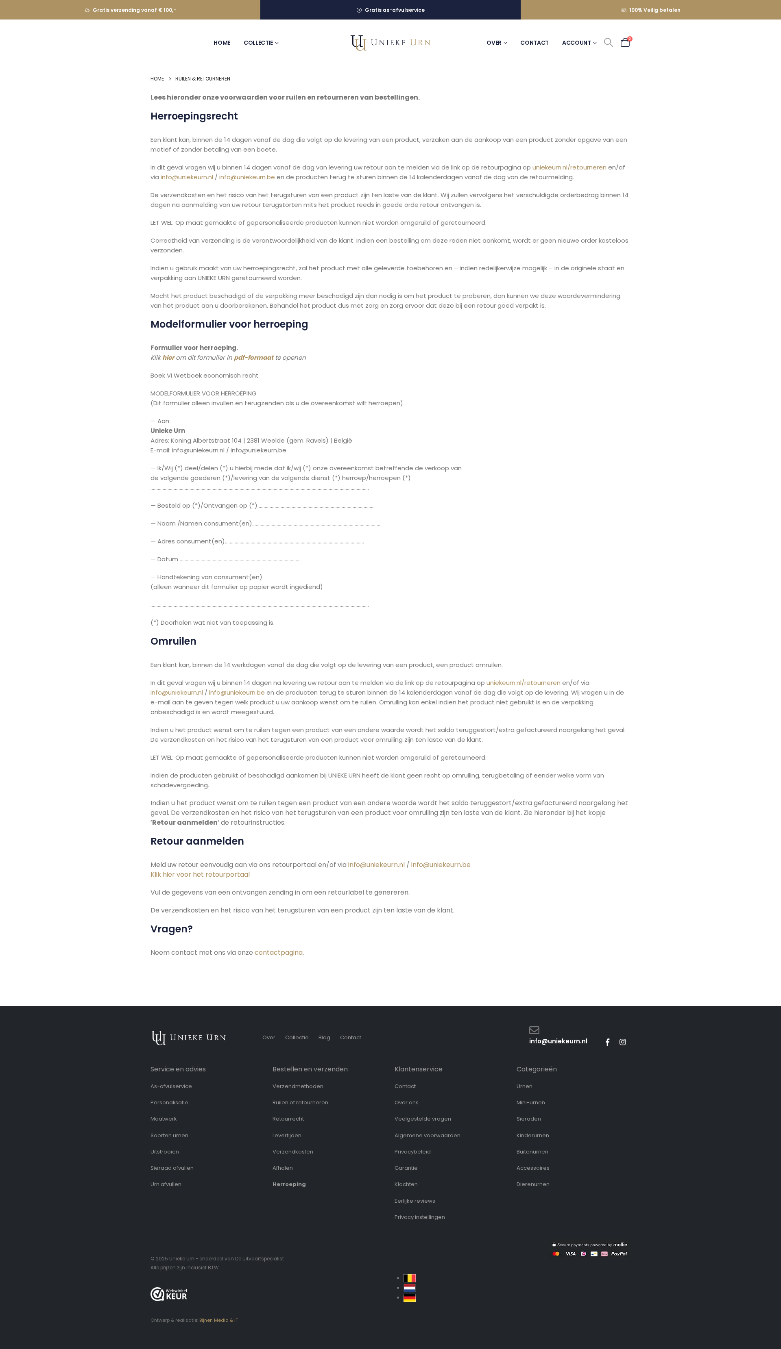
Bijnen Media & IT (218, 1320)
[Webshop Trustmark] (169, 1294)
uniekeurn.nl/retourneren (569, 167)
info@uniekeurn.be (247, 177)
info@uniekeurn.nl (187, 177)
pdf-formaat (253, 357)
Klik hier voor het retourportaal (200, 874)
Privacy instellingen (420, 1217)
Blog (324, 1037)
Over (494, 43)
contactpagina (279, 952)
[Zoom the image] (189, 1034)
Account (576, 43)
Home (222, 43)
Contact (534, 43)
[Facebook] (607, 1042)
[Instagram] (623, 1042)
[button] (608, 43)
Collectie (258, 43)
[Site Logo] (390, 43)
